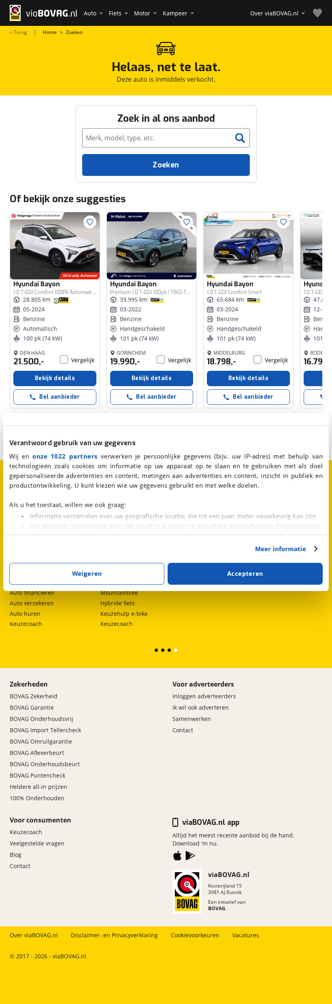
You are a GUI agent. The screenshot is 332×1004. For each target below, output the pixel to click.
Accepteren (245, 574)
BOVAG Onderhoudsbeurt (45, 764)
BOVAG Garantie (32, 707)
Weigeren (87, 574)
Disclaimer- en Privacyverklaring (114, 935)
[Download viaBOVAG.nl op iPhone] (177, 857)
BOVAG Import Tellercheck (45, 730)
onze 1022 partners (65, 456)
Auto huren (25, 613)
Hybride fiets (117, 603)
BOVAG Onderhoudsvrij (41, 719)
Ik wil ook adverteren (200, 707)
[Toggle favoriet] (90, 222)
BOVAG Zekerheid (33, 696)
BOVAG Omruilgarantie (41, 741)
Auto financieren (32, 592)
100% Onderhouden (37, 798)
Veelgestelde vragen (37, 843)
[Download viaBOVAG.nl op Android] (190, 857)
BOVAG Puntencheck (37, 775)
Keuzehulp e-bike (124, 613)
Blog (15, 854)
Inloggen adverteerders (204, 696)
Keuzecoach (26, 624)
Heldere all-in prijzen (38, 787)
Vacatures (245, 935)
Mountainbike (119, 592)
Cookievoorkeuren (195, 935)
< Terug (18, 32)
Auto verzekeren (32, 603)
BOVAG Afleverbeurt (37, 753)
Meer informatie (280, 549)
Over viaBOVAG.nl (34, 935)
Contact (182, 730)
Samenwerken (191, 719)
